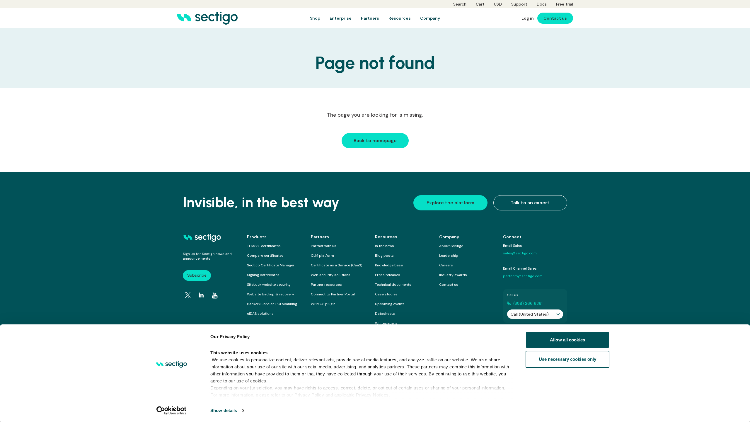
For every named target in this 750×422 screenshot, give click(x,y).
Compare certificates (265, 255)
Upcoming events (390, 304)
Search (459, 4)
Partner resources (326, 284)
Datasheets (385, 313)
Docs (542, 4)
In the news (384, 246)
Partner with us (323, 246)
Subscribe (197, 275)
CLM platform (322, 255)
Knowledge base (389, 265)
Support (519, 4)
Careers (446, 265)
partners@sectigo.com (523, 276)
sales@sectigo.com (520, 253)
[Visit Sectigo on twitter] (188, 295)
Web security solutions (330, 275)
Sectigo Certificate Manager (270, 265)
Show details (223, 410)
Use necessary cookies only (567, 359)
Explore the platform (450, 203)
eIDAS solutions (260, 313)
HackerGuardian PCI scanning (272, 304)
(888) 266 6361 (528, 303)
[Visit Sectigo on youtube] (215, 295)
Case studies (386, 294)
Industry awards (453, 275)
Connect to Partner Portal (333, 294)
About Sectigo (451, 246)
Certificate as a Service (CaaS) (336, 265)
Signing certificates (263, 275)
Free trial (564, 4)
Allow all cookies (567, 339)
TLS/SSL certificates (264, 246)
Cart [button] (480, 4)
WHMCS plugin (323, 304)
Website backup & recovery (270, 294)
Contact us (448, 284)
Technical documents (393, 284)
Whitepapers (386, 323)
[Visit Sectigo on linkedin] (201, 295)
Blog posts (384, 255)
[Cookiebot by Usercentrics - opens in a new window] (171, 410)
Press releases (387, 275)
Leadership (448, 255)
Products (257, 236)
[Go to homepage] (207, 18)
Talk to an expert (530, 203)
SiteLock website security (269, 284)
